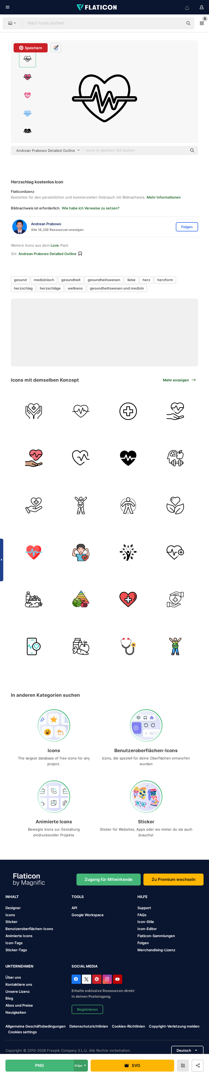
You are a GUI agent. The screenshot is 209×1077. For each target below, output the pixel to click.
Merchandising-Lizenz (156, 950)
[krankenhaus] (128, 411)
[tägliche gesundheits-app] (128, 458)
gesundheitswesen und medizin (117, 288)
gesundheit (71, 280)
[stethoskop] (128, 646)
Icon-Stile (145, 921)
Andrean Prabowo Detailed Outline (47, 254)
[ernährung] (80, 599)
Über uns (13, 977)
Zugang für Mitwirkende (109, 879)
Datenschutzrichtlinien (88, 1026)
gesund (20, 280)
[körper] (128, 505)
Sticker (11, 921)
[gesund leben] (175, 505)
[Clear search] (176, 23)
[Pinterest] (97, 979)
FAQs (141, 915)
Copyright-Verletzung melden (174, 1026)
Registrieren (87, 1009)
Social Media (85, 966)
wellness (75, 288)
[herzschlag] (80, 458)
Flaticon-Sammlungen (156, 936)
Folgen (143, 943)
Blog (9, 998)
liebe (131, 280)
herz (146, 280)
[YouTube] (117, 979)
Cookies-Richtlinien (128, 1026)
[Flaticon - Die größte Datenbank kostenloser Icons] (97, 7)
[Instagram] (107, 979)
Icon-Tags (14, 943)
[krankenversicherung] (33, 505)
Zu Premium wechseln (173, 879)
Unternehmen (19, 966)
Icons (10, 915)
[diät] (33, 599)
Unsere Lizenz (17, 991)
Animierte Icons (18, 936)
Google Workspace (88, 915)
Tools (78, 896)
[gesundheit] (33, 411)
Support (144, 908)
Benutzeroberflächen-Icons (29, 929)
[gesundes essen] (80, 646)
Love (55, 245)
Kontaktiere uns (18, 984)
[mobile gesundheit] (33, 646)
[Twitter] (86, 979)
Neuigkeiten (15, 1012)
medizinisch (44, 280)
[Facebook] (76, 979)
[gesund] (175, 411)
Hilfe (142, 896)
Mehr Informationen (164, 197)
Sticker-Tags (16, 950)
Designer (13, 908)
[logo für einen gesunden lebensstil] (128, 552)
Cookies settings (22, 1032)
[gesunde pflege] (175, 599)
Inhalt (12, 896)
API (74, 908)
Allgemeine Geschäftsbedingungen (35, 1026)
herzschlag (23, 288)
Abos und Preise (19, 1005)
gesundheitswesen (104, 280)
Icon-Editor (147, 929)
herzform (165, 280)
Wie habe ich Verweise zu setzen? (90, 208)
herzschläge (50, 288)
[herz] (80, 411)
